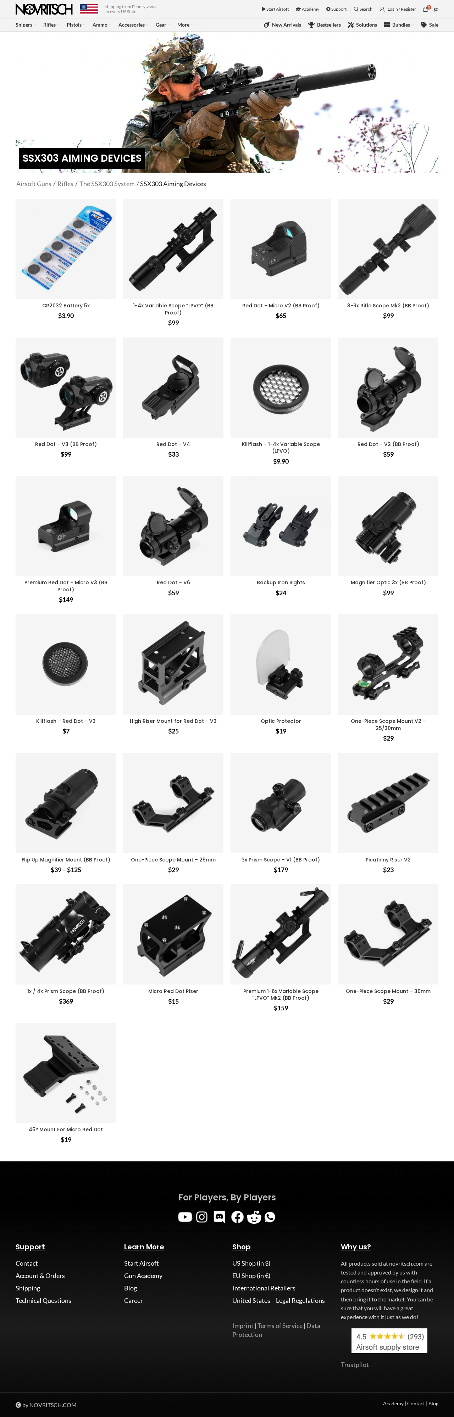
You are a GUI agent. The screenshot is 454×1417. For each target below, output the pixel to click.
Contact (27, 1263)
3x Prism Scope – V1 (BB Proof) (281, 859)
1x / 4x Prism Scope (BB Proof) (65, 991)
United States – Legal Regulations (278, 1300)
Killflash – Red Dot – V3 (66, 721)
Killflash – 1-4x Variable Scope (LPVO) (281, 448)
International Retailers (263, 1288)
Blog (130, 1288)
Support (339, 9)
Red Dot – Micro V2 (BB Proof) (281, 305)
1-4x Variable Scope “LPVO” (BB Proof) (173, 309)
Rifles (65, 184)
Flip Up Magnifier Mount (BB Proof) (66, 859)
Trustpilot (355, 1364)
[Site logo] (44, 8)
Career (133, 1300)
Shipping (28, 1288)
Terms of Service (280, 1325)
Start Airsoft (277, 9)
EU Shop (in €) (251, 1275)
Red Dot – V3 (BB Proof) (66, 444)
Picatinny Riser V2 (388, 859)
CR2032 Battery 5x (66, 305)
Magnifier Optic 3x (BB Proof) (388, 582)
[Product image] (173, 249)
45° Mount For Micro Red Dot (66, 1129)
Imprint (243, 1325)
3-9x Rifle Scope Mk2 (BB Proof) (388, 305)
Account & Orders (40, 1275)
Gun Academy (143, 1275)
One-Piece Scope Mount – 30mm (388, 991)
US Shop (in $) (251, 1263)
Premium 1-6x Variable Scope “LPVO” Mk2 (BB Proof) (281, 995)
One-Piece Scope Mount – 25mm (173, 859)
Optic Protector (281, 721)
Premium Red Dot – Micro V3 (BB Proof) (65, 586)
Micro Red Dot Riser (173, 991)
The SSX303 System (107, 184)
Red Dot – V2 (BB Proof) (388, 444)
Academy (310, 9)
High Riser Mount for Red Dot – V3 (173, 721)
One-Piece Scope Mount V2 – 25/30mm (388, 725)
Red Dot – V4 (173, 444)
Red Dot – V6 (173, 582)
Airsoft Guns (33, 184)
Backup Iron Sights (281, 582)
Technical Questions (43, 1300)
